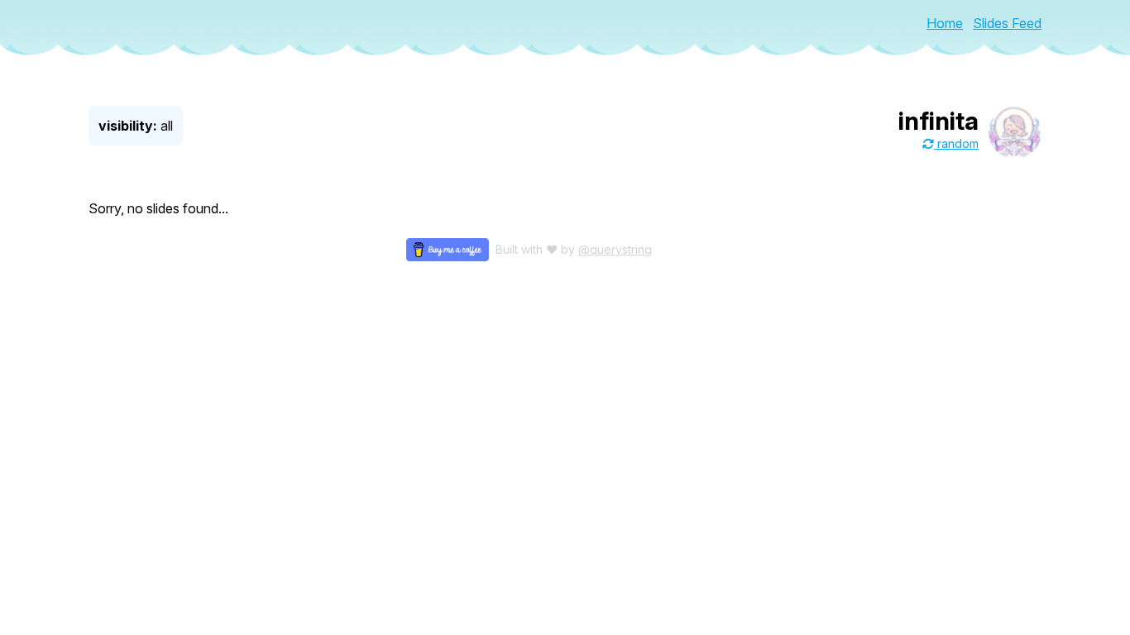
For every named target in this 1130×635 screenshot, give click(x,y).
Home (945, 23)
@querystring (615, 249)
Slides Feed (1007, 23)
